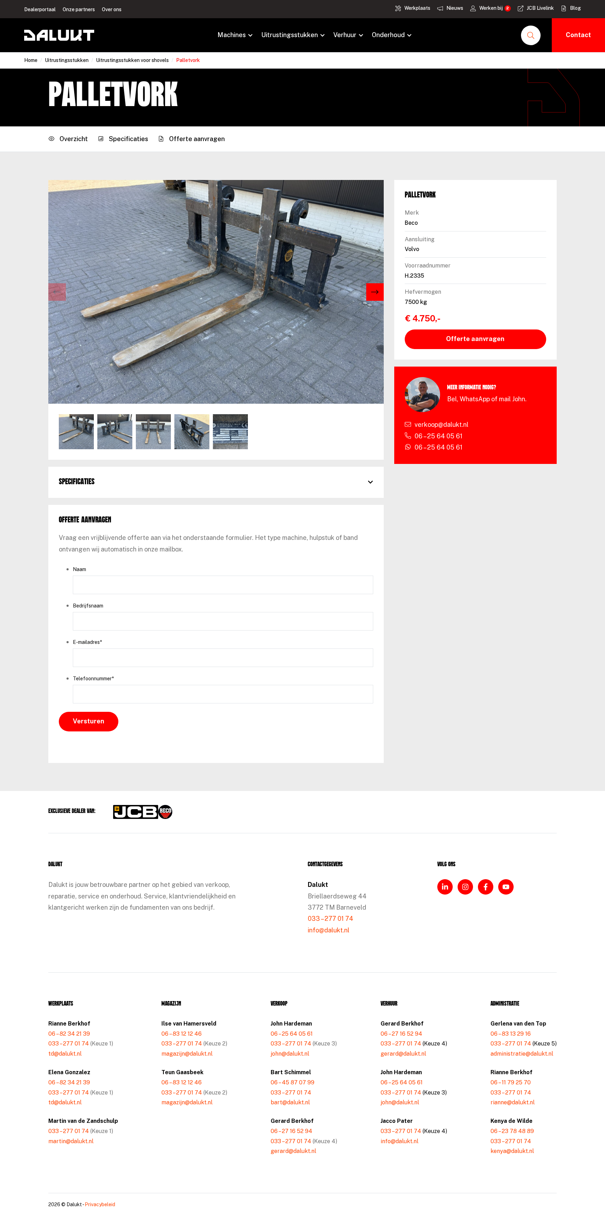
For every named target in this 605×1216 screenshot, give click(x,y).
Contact (578, 35)
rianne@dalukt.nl (513, 1102)
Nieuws (454, 8)
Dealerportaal (40, 9)
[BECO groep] (165, 812)
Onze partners (79, 9)
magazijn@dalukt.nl (187, 1053)
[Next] (375, 292)
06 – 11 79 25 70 (511, 1082)
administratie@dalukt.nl (522, 1053)
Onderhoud (388, 35)
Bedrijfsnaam (88, 606)
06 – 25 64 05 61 (292, 1033)
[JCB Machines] (135, 812)
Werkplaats (417, 8)
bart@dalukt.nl (290, 1102)
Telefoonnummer (93, 678)
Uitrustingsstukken (289, 35)
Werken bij (491, 8)
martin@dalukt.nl (70, 1141)
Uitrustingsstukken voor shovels (132, 60)
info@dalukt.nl (328, 930)
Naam (79, 569)
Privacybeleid (100, 1204)
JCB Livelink (540, 8)
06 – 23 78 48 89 (512, 1131)
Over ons (111, 9)
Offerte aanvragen (475, 338)
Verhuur (344, 35)
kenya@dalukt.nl (512, 1151)
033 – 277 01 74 (330, 918)
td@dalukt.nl (65, 1053)
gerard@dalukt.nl (293, 1151)
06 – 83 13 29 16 (511, 1033)
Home (30, 60)
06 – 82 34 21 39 (69, 1033)
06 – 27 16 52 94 (291, 1131)
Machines (231, 35)
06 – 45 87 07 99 (292, 1082)
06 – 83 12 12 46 (181, 1033)
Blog (575, 8)
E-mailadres (87, 642)
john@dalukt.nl (290, 1053)
